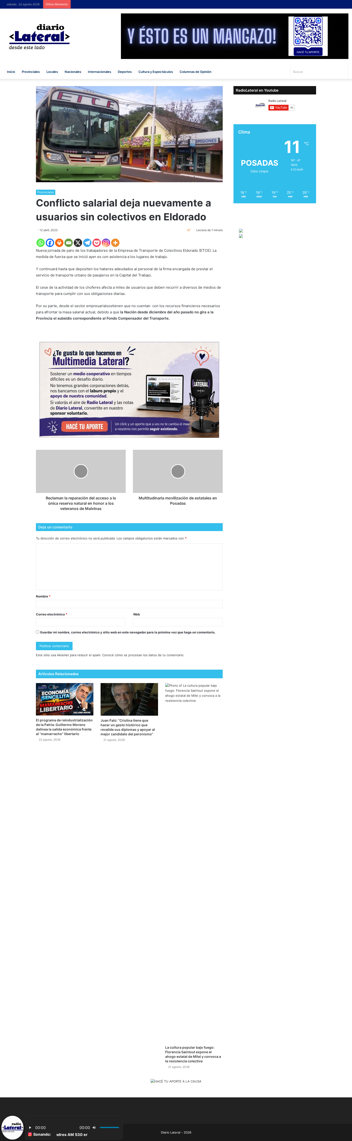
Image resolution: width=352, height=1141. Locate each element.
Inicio (11, 72)
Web (136, 614)
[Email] (68, 243)
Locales (52, 72)
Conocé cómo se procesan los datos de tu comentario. (143, 655)
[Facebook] (50, 243)
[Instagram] (106, 243)
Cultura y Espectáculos (155, 72)
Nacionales (73, 72)
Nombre (43, 596)
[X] (78, 243)
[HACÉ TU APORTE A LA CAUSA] (176, 1082)
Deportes (125, 72)
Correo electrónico (51, 614)
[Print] (59, 243)
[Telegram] (87, 243)
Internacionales (99, 72)
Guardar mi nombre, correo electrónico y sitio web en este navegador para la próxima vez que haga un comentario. (128, 632)
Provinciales (31, 72)
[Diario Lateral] (39, 36)
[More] (115, 243)
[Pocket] (96, 243)
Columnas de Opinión (195, 72)
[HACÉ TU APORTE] (129, 390)
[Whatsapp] (40, 243)
